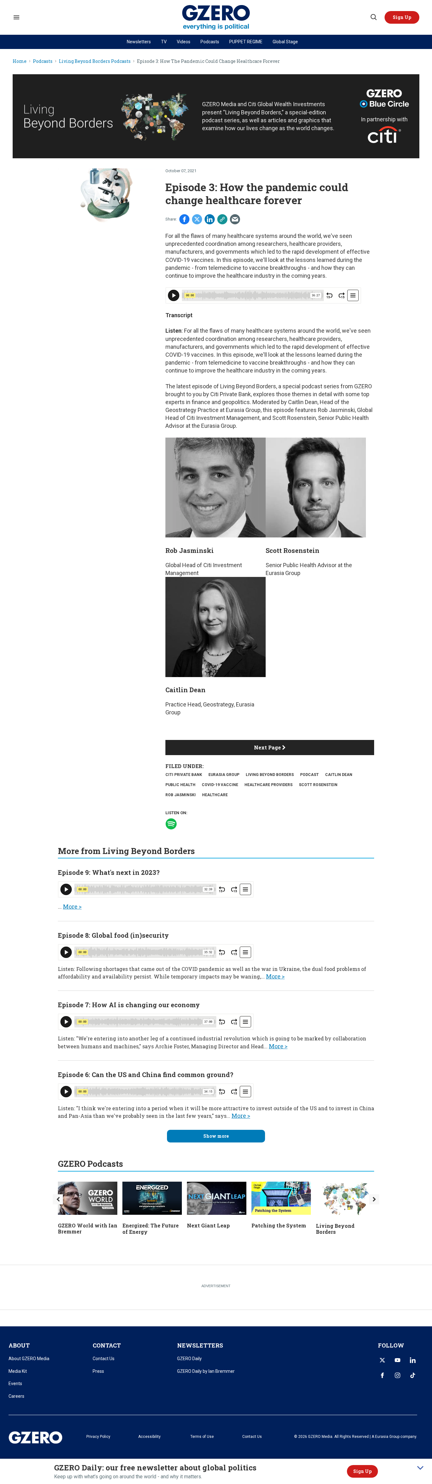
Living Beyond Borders (335, 1228)
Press (98, 1371)
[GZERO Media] (216, 17)
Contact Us (103, 1358)
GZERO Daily (189, 1358)
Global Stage (285, 41)
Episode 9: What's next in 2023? (109, 872)
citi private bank (183, 775)
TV (164, 41)
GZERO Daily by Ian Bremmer (206, 1371)
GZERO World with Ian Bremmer (87, 1228)
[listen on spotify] (171, 824)
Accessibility (149, 1436)
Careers (16, 1396)
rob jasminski (180, 795)
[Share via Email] (235, 219)
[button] (402, 17)
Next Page (268, 747)
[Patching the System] (281, 1197)
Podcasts (210, 41)
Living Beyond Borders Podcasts (95, 61)
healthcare (215, 795)
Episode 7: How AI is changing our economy (129, 1005)
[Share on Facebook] (184, 219)
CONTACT (107, 1345)
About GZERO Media (29, 1358)
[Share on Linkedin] (210, 219)
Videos (183, 41)
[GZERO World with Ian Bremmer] (87, 1197)
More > (72, 906)
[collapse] (420, 1468)
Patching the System (278, 1225)
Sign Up (362, 1471)
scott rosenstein (318, 785)
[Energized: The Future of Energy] (152, 1197)
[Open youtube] (397, 1360)
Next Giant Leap (208, 1225)
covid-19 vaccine (220, 785)
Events (15, 1383)
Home (20, 61)
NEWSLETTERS (200, 1345)
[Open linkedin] (412, 1360)
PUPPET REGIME (245, 41)
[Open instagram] (397, 1375)
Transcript (179, 315)
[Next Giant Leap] (216, 1197)
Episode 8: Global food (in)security (113, 935)
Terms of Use (202, 1436)
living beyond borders (270, 775)
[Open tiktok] (412, 1375)
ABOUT (19, 1345)
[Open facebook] (382, 1375)
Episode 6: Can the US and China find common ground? (145, 1074)
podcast (309, 775)
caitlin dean (338, 775)
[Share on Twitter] (197, 219)
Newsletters (139, 41)
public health (180, 785)
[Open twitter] (382, 1360)
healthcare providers (268, 785)
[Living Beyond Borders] (345, 1197)
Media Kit (18, 1371)
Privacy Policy (98, 1436)
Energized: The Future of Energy (150, 1228)
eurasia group (223, 775)
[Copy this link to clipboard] (222, 219)
